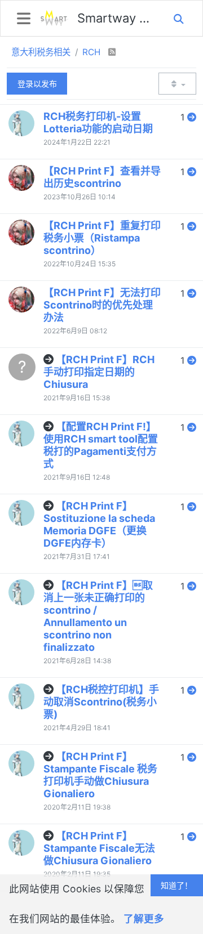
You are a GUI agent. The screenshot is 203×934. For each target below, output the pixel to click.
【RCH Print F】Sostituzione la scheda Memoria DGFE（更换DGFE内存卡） (99, 524)
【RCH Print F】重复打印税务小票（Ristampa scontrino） (102, 238)
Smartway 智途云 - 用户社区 (115, 18)
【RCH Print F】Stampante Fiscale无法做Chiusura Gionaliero (99, 848)
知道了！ (176, 885)
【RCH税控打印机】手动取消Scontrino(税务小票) (101, 701)
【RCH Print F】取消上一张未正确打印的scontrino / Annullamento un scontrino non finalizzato (98, 616)
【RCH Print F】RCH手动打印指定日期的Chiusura (99, 372)
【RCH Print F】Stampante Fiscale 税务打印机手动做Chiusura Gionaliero (100, 774)
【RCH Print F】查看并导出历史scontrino (102, 177)
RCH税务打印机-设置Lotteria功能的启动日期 (98, 122)
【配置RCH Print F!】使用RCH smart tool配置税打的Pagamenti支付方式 (100, 445)
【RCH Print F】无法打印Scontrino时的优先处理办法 (102, 305)
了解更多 (143, 918)
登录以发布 (37, 83)
